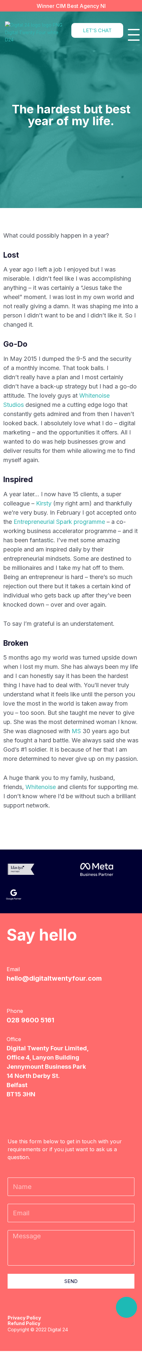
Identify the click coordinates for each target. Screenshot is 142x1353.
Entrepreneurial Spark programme (59, 521)
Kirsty (44, 503)
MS (77, 731)
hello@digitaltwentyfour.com (54, 978)
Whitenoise (40, 786)
